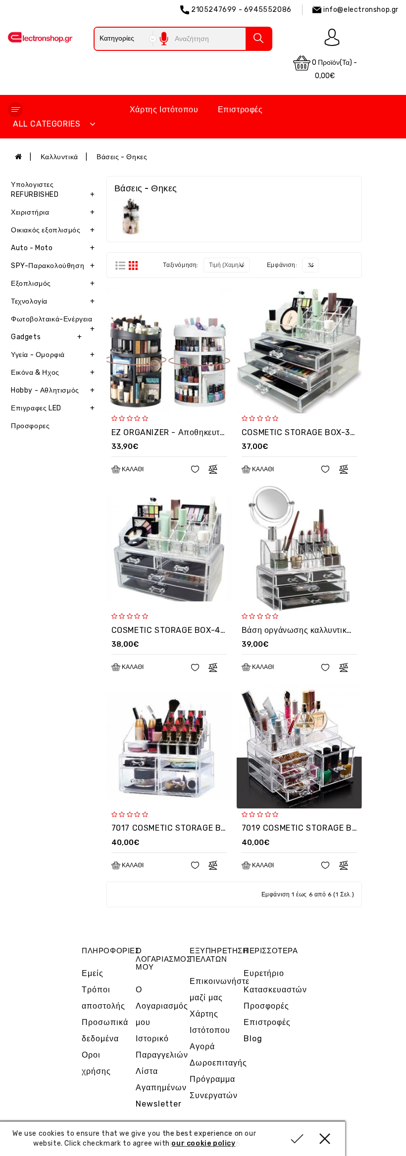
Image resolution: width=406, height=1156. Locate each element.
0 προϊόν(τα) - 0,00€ (333, 69)
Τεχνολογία (53, 301)
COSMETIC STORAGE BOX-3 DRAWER (314, 432)
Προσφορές (266, 1006)
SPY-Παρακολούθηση (53, 266)
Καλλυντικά (59, 157)
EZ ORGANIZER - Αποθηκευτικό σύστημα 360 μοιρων (212, 432)
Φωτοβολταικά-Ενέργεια (53, 321)
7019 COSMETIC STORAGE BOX (302, 828)
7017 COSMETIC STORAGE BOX (171, 828)
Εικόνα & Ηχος (53, 372)
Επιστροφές (240, 109)
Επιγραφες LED (53, 408)
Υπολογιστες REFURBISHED (53, 189)
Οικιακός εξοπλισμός (53, 230)
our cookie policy (203, 1143)
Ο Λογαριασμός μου (162, 1006)
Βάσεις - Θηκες (122, 157)
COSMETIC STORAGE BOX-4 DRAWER (183, 630)
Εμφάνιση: (282, 265)
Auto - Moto (53, 248)
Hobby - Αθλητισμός (53, 390)
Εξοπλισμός (53, 283)
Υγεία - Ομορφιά (53, 355)
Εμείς (92, 973)
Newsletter (159, 1104)
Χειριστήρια (53, 212)
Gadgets (46, 337)
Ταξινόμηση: (181, 265)
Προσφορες (30, 426)
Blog (253, 1038)
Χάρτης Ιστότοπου (164, 109)
